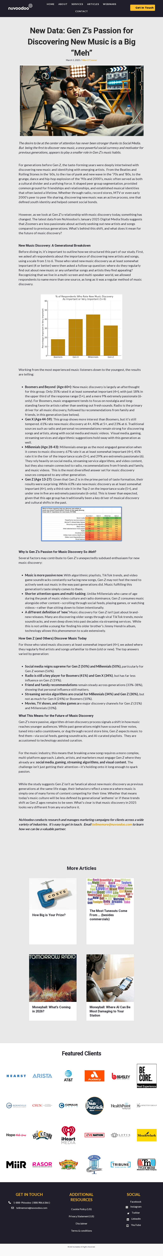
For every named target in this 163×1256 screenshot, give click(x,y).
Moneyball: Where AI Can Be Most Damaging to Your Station (110, 1011)
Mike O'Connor (89, 60)
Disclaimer (81, 1223)
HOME (50, 4)
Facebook (135, 1201)
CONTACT (81, 11)
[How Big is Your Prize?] (53, 893)
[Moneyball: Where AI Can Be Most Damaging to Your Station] (110, 977)
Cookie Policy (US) (81, 1209)
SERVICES (77, 4)
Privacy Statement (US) (81, 1216)
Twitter (136, 1212)
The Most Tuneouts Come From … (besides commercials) (108, 915)
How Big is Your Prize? (49, 915)
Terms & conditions (81, 1230)
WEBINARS (109, 4)
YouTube (136, 1224)
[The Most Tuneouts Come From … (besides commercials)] (110, 891)
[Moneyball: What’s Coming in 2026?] (53, 977)
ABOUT (62, 4)
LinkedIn (136, 1218)
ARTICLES (93, 4)
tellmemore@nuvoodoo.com (31, 1207)
